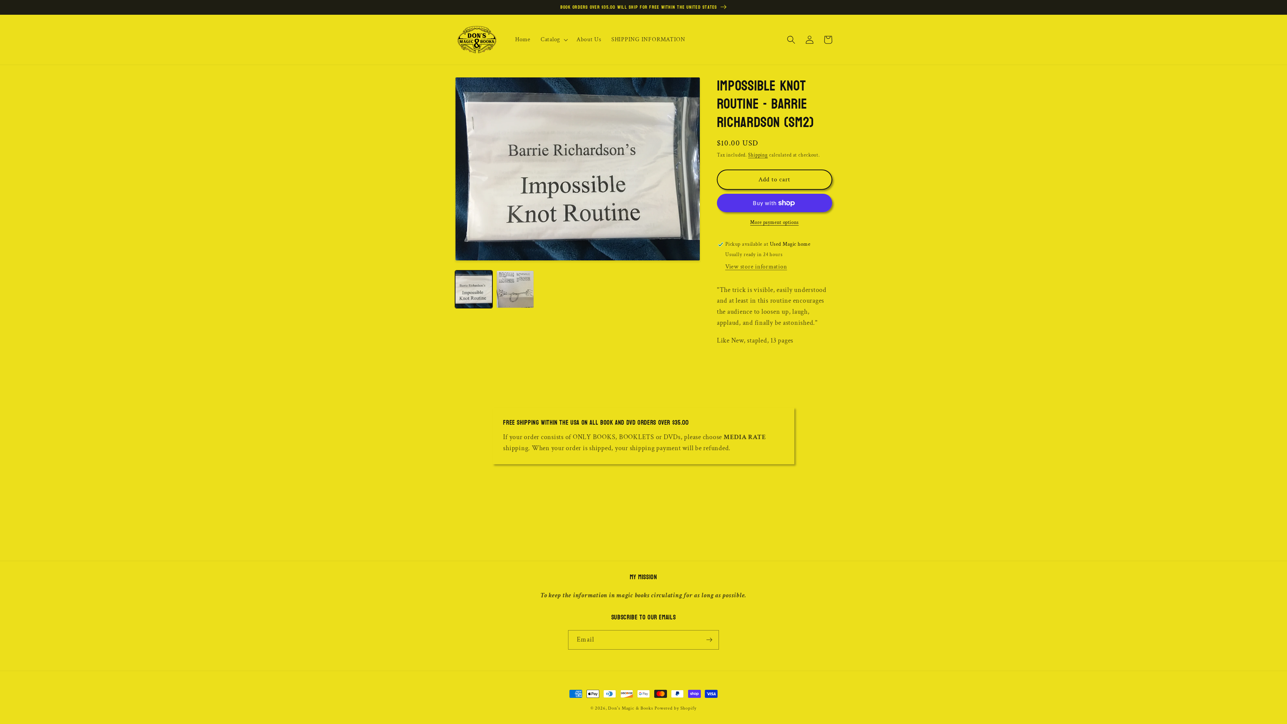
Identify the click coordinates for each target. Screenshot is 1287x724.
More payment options (774, 222)
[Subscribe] (709, 640)
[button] (553, 39)
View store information (756, 266)
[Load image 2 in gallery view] (515, 289)
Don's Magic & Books (630, 708)
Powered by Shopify (675, 708)
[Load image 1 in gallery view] (473, 289)
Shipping (758, 155)
